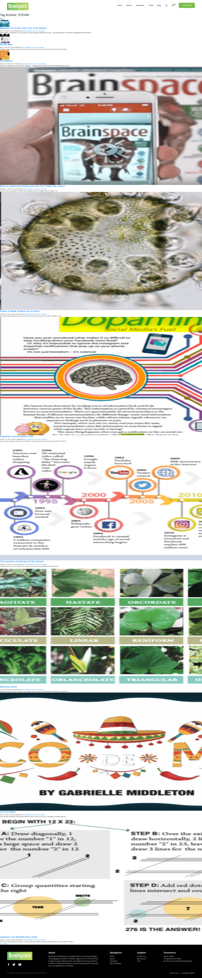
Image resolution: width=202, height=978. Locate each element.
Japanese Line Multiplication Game (18, 937)
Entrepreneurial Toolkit (172, 959)
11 (3, 944)
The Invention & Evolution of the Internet (22, 561)
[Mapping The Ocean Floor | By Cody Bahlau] (4, 22)
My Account (141, 959)
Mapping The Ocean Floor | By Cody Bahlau (23, 28)
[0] (173, 5)
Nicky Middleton (27, 31)
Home (119, 5)
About (129, 5)
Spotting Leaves (8, 687)
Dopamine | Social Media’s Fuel (16, 436)
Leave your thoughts (38, 31)
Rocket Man (6, 44)
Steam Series (169, 956)
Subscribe (140, 5)
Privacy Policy (174, 973)
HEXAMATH (6, 61)
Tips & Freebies (115, 963)
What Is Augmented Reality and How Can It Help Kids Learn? (32, 186)
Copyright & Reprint (188, 973)
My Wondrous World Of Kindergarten (178, 961)
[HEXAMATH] (4, 55)
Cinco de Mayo (8, 812)
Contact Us (186, 5)
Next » (6, 944)
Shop (151, 5)
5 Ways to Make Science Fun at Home (20, 311)
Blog (159, 5)
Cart (139, 961)
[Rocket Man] (4, 38)
